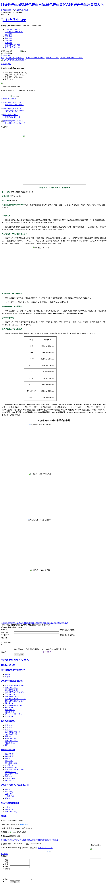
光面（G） (9, 758)
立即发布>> (23, 824)
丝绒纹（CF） (10, 772)
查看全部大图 (6, 64)
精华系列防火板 (8, 750)
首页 (2, 58)
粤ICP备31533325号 (45, 848)
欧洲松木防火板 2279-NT (14, 111)
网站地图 (25, 10)
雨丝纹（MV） (10, 703)
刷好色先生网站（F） (13, 738)
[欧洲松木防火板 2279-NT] (11, 109)
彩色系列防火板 (8, 721)
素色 (6, 745)
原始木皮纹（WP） (12, 774)
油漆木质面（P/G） (12, 696)
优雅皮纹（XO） (11, 763)
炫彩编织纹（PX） (12, 767)
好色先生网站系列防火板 (35, 58)
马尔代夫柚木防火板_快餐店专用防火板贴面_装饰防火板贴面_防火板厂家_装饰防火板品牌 (34, 623)
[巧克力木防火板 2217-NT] (11, 102)
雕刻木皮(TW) (10, 710)
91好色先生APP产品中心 (14, 32)
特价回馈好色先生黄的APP (13, 670)
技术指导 (8, 43)
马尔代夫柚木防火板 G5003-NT (71, 58)
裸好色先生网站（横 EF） (14, 714)
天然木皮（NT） (52, 58)
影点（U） (9, 736)
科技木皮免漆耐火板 (10, 803)
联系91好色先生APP (12, 47)
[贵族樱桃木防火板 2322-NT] (12, 121)
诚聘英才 (40, 840)
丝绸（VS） (9, 776)
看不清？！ (47, 652)
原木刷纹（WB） (11, 688)
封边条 (4, 816)
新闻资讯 (8, 38)
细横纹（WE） (10, 712)
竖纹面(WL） (10, 716)
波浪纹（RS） (10, 778)
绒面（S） (9, 725)
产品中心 (19, 840)
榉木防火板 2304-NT (12, 117)
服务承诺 (8, 36)
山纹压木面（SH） (12, 734)
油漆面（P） (9, 809)
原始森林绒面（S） (12, 690)
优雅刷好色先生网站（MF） (15, 685)
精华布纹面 (9, 756)
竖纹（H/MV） (10, 780)
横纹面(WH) (9, 707)
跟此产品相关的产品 (8, 99)
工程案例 (8, 34)
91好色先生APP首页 (12, 29)
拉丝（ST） (9, 792)
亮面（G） (9, 730)
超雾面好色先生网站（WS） (15, 701)
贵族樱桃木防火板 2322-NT (15, 123)
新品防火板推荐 (8, 665)
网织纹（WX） (10, 743)
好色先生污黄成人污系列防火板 (15, 785)
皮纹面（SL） (10, 765)
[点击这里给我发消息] (18, 832)
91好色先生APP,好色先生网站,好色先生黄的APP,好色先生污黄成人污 (52, 4)
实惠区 (7, 677)
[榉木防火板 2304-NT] (9, 115)
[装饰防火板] (6, 55)
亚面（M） (9, 727)
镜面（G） (9, 789)
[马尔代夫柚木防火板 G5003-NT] (13, 60)
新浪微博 (4, 10)
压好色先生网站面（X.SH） (15, 699)
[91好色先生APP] (13, 20)
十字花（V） (10, 796)
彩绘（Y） (9, 798)
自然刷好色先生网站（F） (15, 692)
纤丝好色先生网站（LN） (14, 705)
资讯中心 (11, 10)
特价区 (7, 674)
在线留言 (18, 10)
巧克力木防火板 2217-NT (14, 105)
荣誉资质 (8, 40)
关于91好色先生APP (12, 45)
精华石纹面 (9, 754)
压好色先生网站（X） (13, 732)
